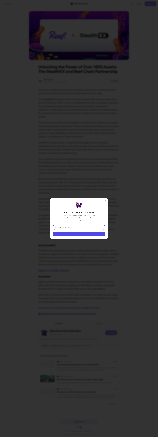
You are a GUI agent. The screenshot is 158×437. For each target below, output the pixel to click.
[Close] (105, 201)
